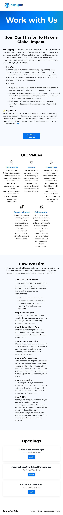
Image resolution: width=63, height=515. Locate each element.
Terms (33, 511)
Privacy (39, 511)
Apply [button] (31, 457)
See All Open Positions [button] (31, 136)
